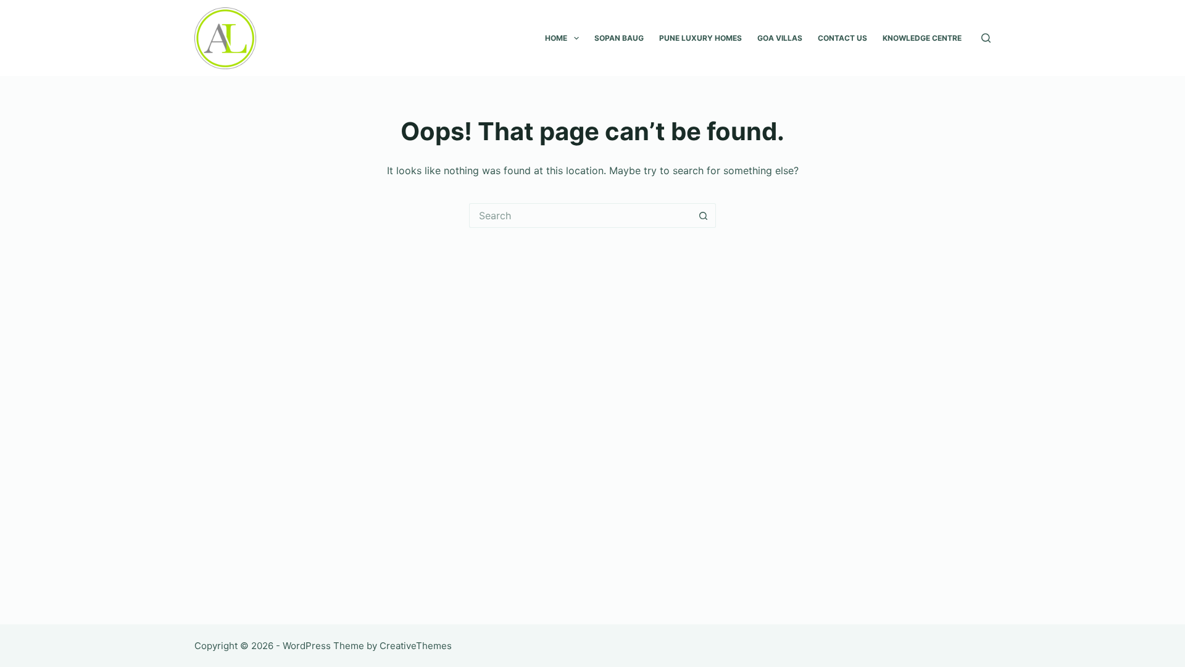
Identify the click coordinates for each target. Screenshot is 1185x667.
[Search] (986, 38)
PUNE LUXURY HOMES (700, 38)
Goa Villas (779, 38)
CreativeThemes (416, 646)
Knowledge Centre (922, 38)
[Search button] (703, 215)
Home (556, 38)
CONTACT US (842, 38)
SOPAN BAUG (619, 38)
